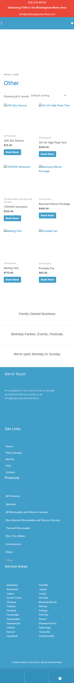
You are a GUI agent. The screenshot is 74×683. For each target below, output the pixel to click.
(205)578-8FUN (17, 394)
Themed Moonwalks (18, 528)
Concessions (13, 544)
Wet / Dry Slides (15, 536)
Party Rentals (14, 452)
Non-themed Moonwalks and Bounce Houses (33, 520)
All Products (13, 496)
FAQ (8, 465)
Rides (9, 552)
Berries (10, 459)
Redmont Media (54, 662)
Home (7, 74)
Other (9, 560)
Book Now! (12, 152)
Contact (10, 472)
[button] (72, 23)
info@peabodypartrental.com (22, 398)
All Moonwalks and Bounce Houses (27, 512)
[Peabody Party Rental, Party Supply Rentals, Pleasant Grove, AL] (24, 418)
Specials (11, 504)
